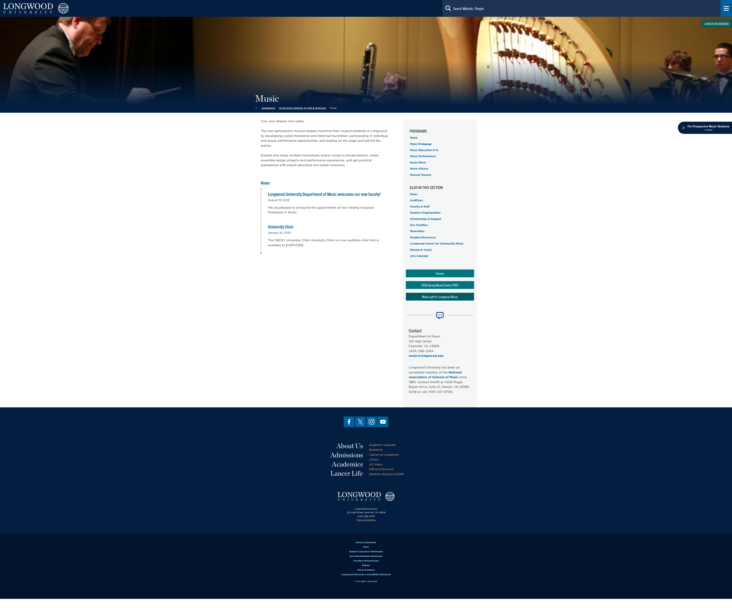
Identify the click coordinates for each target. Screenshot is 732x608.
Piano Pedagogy (421, 144)
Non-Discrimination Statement (366, 556)
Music (414, 137)
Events (440, 273)
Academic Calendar (382, 444)
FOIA (366, 547)
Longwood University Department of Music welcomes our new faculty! (324, 194)
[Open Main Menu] (726, 8)
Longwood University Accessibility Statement (366, 574)
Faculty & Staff (420, 206)
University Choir (281, 226)
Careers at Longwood (384, 454)
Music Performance (423, 156)
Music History (419, 168)
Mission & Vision (421, 249)
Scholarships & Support (425, 218)
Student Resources (423, 237)
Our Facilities (419, 225)
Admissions (346, 455)
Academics (268, 108)
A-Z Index (375, 464)
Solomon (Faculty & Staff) (386, 474)
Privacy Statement (366, 542)
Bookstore (376, 449)
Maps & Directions (366, 520)
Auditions (416, 200)
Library (374, 459)
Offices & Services (381, 469)
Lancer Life (346, 473)
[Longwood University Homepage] (146, 8)
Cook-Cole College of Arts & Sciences (302, 108)
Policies (366, 565)
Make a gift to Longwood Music (440, 297)
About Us (349, 446)
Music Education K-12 (424, 150)
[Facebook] (349, 422)
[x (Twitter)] (360, 422)
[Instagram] (371, 422)
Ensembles (417, 231)
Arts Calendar (419, 255)
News (413, 194)
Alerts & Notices (366, 570)
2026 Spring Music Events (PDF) (440, 285)
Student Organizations (425, 212)
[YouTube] (383, 422)
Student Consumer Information (366, 551)
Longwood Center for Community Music (437, 243)
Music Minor (418, 162)
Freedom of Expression (366, 560)
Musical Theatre (420, 174)
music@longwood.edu (426, 356)
